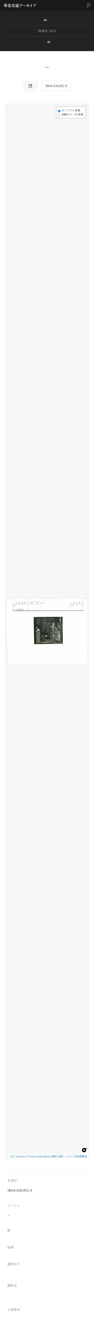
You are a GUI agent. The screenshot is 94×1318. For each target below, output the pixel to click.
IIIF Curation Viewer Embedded (30, 1156)
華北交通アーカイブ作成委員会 (69, 1156)
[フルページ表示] (11, 127)
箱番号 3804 (47, 31)
